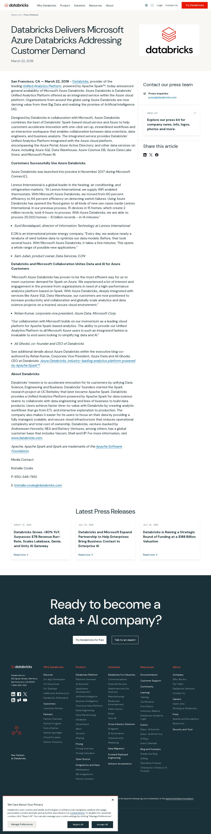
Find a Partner (51, 728)
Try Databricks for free (90, 640)
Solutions (79, 5)
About (110, 5)
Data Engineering (85, 710)
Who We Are (179, 679)
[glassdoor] (19, 700)
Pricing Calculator (85, 753)
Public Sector (115, 708)
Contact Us (171, 5)
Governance (82, 724)
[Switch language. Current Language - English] (146, 5)
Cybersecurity (115, 737)
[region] (60, 813)
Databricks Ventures (184, 688)
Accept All (102, 824)
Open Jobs (179, 703)
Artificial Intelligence (86, 696)
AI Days (144, 738)
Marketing (113, 742)
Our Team (178, 683)
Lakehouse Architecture (56, 693)
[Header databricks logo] (16, 5)
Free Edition (146, 706)
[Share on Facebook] (156, 154)
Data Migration (116, 748)
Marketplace (82, 769)
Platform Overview (86, 679)
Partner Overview (53, 718)
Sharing (80, 737)
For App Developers (54, 679)
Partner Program (52, 723)
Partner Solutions (53, 741)
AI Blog (144, 758)
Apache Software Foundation (179, 798)
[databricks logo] (21, 666)
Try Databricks (195, 5)
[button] (152, 5)
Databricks (81, 81)
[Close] (112, 799)
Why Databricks (46, 5)
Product (65, 5)
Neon (78, 728)
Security (80, 733)
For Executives (51, 683)
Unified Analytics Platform (42, 86)
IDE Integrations (84, 774)
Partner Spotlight (53, 732)
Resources (95, 5)
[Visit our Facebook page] (19, 694)
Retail (111, 713)
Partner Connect (85, 778)
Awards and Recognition (186, 718)
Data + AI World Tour (151, 734)
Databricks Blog (148, 753)
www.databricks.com (26, 438)
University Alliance (150, 710)
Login (160, 5)
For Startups (50, 688)
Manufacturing (116, 696)
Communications (117, 679)
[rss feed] (13, 700)
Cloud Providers (52, 737)
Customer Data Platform (89, 705)
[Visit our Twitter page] (25, 694)
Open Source (83, 759)
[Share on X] (150, 154)
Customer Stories (53, 708)
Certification (147, 701)
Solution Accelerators (120, 763)
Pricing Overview (84, 748)
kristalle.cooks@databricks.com (38, 485)
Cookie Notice (77, 813)
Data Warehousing (86, 714)
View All (112, 718)
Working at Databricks (185, 708)
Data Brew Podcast (150, 763)
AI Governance (116, 733)
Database (81, 719)
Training (144, 697)
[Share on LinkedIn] (145, 154)
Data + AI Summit (149, 729)
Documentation (149, 674)
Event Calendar (148, 743)
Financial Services (117, 683)
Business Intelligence (87, 701)
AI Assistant (82, 683)
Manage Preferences (22, 824)
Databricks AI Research (56, 697)
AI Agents (113, 728)
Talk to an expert (125, 640)
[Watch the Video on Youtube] (25, 700)
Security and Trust (183, 729)
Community (146, 686)
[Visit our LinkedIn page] (13, 694)
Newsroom (16, 15)
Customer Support (150, 680)
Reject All (78, 824)
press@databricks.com (163, 97)
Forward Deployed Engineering (118, 756)
